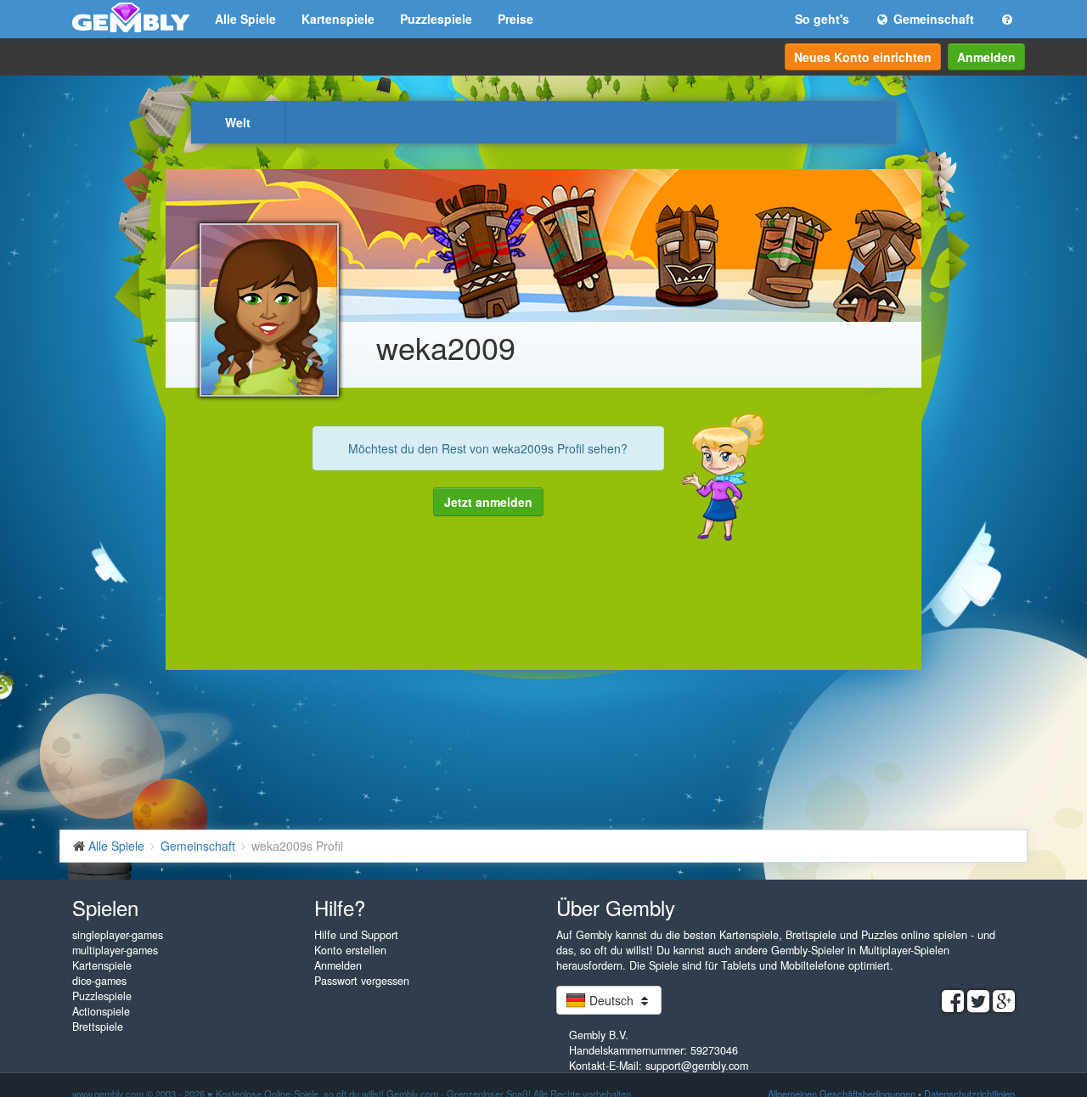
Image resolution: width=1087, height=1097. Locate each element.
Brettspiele (97, 1026)
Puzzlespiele (436, 18)
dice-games (99, 980)
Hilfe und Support (356, 934)
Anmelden (986, 56)
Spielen (105, 907)
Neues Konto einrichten (863, 56)
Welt (238, 122)
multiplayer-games (115, 950)
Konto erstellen (350, 950)
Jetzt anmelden (488, 501)
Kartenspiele (338, 18)
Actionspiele (101, 1011)
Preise (515, 18)
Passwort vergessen (361, 980)
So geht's (822, 18)
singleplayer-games (117, 934)
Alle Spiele (245, 18)
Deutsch (611, 1000)
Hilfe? (339, 907)
